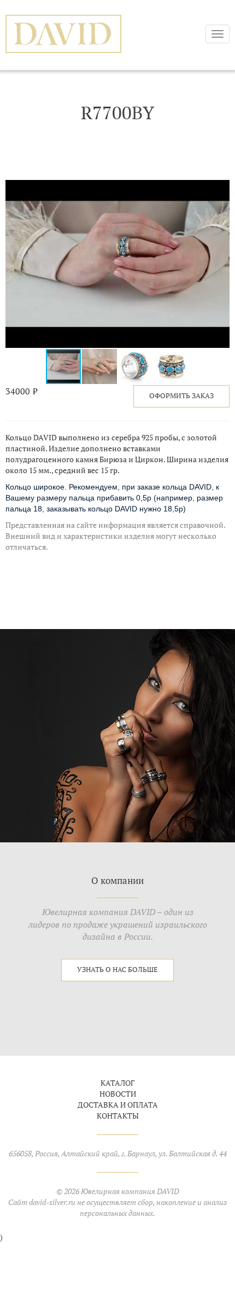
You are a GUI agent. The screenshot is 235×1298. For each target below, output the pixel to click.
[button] (219, 189)
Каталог (117, 1083)
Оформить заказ (181, 395)
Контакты (118, 1116)
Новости (117, 1094)
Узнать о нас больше (117, 969)
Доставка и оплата (118, 1105)
